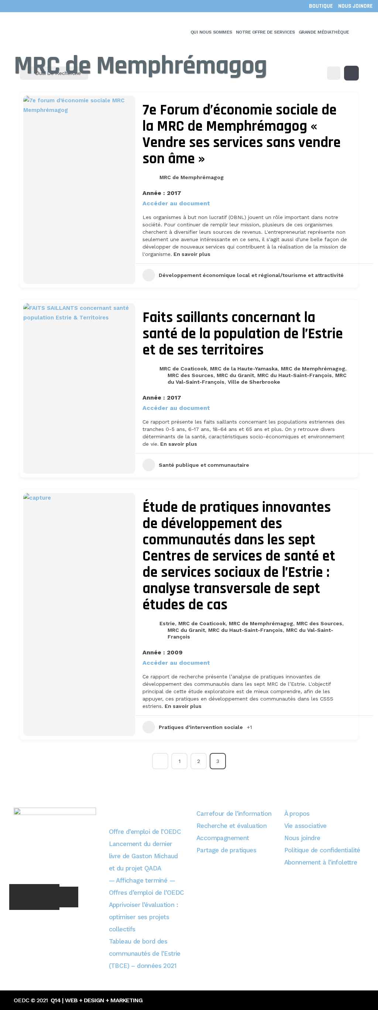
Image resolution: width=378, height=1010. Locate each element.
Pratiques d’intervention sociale (201, 727)
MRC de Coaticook (183, 369)
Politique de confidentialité (322, 850)
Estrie (167, 623)
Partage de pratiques (226, 850)
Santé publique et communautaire (204, 465)
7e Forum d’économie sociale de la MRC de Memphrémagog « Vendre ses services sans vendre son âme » (241, 134)
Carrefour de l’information (233, 813)
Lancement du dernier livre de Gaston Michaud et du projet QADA (143, 856)
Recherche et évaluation (231, 825)
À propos (297, 813)
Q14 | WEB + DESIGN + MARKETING (96, 1000)
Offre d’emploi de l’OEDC (145, 831)
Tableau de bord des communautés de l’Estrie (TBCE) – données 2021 (145, 953)
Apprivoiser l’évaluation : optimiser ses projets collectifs (143, 917)
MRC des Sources (190, 375)
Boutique (321, 6)
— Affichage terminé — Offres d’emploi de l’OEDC (146, 886)
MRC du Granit (235, 375)
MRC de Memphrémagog (191, 177)
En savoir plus (191, 254)
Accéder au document (176, 203)
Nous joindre (355, 6)
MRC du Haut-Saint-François (294, 375)
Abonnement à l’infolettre (320, 862)
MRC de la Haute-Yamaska (244, 369)
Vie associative (305, 825)
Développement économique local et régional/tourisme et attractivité (251, 275)
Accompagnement (222, 838)
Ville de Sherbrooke (254, 382)
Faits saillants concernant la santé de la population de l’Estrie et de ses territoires (242, 334)
